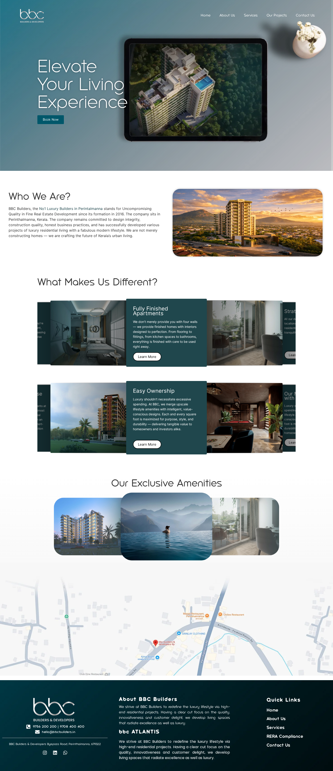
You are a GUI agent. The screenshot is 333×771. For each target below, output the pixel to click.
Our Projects (277, 15)
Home (205, 15)
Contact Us (305, 15)
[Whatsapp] (65, 752)
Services (251, 15)
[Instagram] (44, 752)
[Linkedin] (55, 752)
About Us (227, 15)
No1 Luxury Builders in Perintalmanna (71, 208)
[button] (156, 461)
